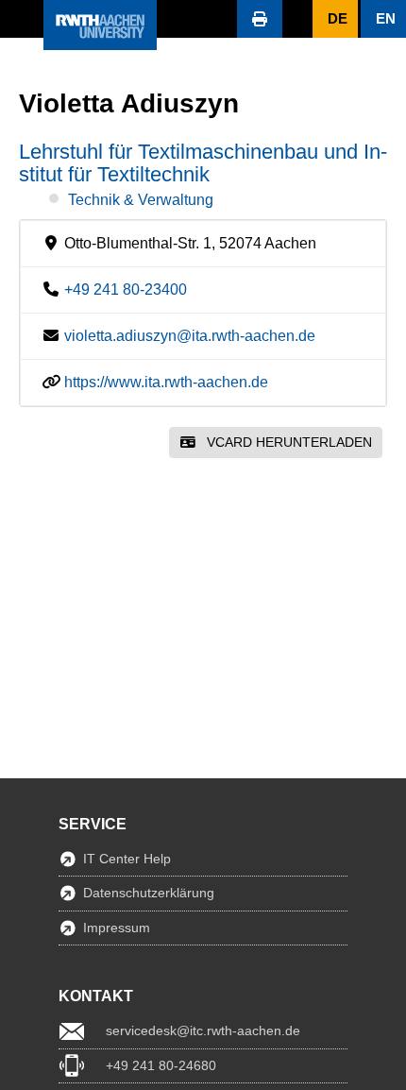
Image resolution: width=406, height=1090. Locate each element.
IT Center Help (127, 858)
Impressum (116, 927)
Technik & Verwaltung (140, 200)
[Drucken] (259, 19)
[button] (22, 19)
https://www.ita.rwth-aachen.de (166, 382)
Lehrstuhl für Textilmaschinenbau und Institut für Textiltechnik (203, 163)
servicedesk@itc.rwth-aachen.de (203, 1030)
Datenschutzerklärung (148, 892)
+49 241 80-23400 (125, 289)
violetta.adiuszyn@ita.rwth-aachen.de (189, 336)
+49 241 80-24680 (161, 1065)
